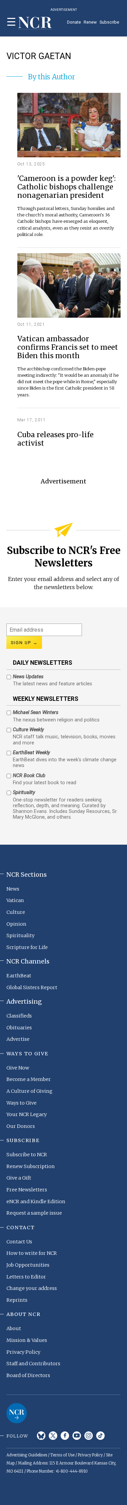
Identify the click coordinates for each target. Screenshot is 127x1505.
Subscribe (109, 22)
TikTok (100, 1435)
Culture (15, 912)
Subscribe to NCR (26, 1155)
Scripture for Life (27, 947)
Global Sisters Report (31, 987)
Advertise (17, 1039)
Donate (74, 22)
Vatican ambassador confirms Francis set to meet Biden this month (67, 347)
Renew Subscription (30, 1166)
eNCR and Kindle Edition (35, 1201)
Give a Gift (18, 1178)
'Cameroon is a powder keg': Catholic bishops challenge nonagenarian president (66, 187)
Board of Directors (28, 1375)
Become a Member (28, 1079)
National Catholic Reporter (16, 1413)
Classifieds (19, 1016)
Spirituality (20, 935)
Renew (90, 22)
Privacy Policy (23, 1352)
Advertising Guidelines (26, 1455)
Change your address (31, 1288)
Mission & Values (26, 1340)
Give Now (17, 1068)
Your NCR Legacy (26, 1114)
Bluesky (41, 1435)
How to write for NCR (31, 1253)
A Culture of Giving (29, 1091)
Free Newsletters (26, 1190)
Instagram (88, 1435)
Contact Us (19, 1242)
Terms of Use (62, 1455)
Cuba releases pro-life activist (55, 439)
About (13, 1328)
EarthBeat (18, 976)
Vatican (15, 900)
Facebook (65, 1435)
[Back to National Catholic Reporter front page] (35, 23)
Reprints (16, 1300)
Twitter (53, 1435)
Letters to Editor (26, 1277)
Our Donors (20, 1126)
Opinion (16, 924)
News (12, 889)
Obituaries (19, 1028)
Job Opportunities (27, 1265)
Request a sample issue (34, 1213)
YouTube (76, 1435)
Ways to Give (21, 1103)
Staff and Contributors (33, 1364)
